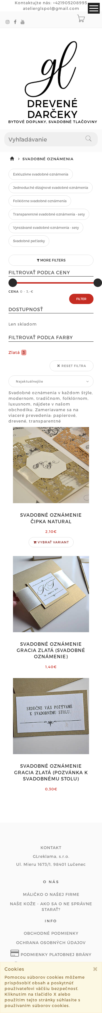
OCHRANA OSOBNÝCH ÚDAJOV (51, 942)
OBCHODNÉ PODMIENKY (51, 933)
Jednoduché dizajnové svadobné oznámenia (50, 187)
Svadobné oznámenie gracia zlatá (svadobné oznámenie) (51, 650)
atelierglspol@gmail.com (51, 8)
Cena (13, 291)
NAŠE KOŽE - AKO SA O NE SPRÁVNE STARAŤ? (51, 906)
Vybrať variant (53, 542)
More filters (52, 260)
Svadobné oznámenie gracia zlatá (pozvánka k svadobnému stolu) (51, 772)
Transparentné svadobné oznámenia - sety (49, 214)
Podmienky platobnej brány (55, 954)
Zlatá (16, 352)
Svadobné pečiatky (29, 241)
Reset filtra (73, 366)
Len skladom (22, 324)
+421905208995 (70, 2)
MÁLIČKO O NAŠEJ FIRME (51, 894)
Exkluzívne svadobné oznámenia (40, 174)
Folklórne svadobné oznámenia (40, 201)
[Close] (95, 969)
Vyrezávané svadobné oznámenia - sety (46, 227)
